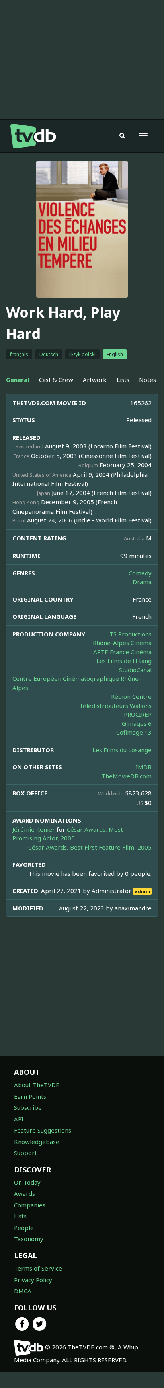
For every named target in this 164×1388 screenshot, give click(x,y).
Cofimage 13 (134, 732)
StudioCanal (135, 670)
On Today (27, 1182)
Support (25, 1153)
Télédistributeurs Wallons (115, 706)
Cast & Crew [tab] (56, 380)
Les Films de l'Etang (124, 661)
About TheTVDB (37, 1085)
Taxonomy (28, 1239)
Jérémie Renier (33, 829)
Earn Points (30, 1096)
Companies (29, 1205)
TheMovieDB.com (127, 776)
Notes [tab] (147, 380)
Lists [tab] (123, 380)
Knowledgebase (36, 1142)
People (24, 1228)
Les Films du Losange (122, 750)
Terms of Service (38, 1268)
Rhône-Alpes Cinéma (122, 643)
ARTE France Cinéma (122, 652)
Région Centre (131, 696)
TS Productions (130, 634)
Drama (142, 582)
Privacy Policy (33, 1280)
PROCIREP (138, 714)
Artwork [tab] (95, 380)
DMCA (22, 1291)
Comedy (140, 573)
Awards (24, 1193)
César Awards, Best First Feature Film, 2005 (90, 847)
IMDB (144, 767)
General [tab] (17, 380)
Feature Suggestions (42, 1130)
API (18, 1119)
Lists (20, 1216)
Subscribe (28, 1107)
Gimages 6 (137, 723)
